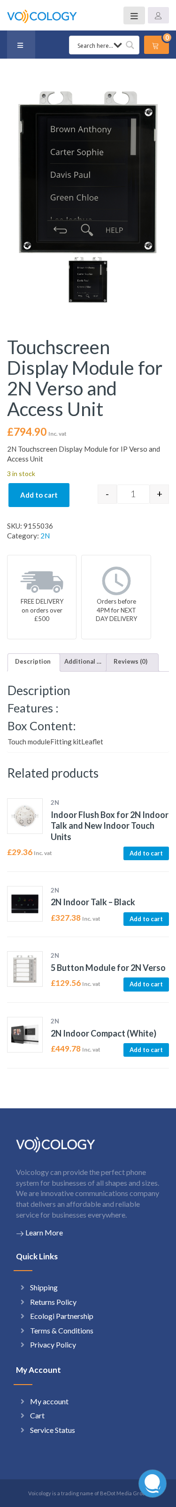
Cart (37, 1415)
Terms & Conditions (61, 1330)
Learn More (44, 1232)
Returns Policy (53, 1301)
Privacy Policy (53, 1344)
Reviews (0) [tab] (130, 661)
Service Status (52, 1429)
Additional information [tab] (83, 661)
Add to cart (39, 495)
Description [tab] (33, 661)
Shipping (44, 1287)
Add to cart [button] (146, 853)
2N (45, 535)
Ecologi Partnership (61, 1315)
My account (49, 1401)
